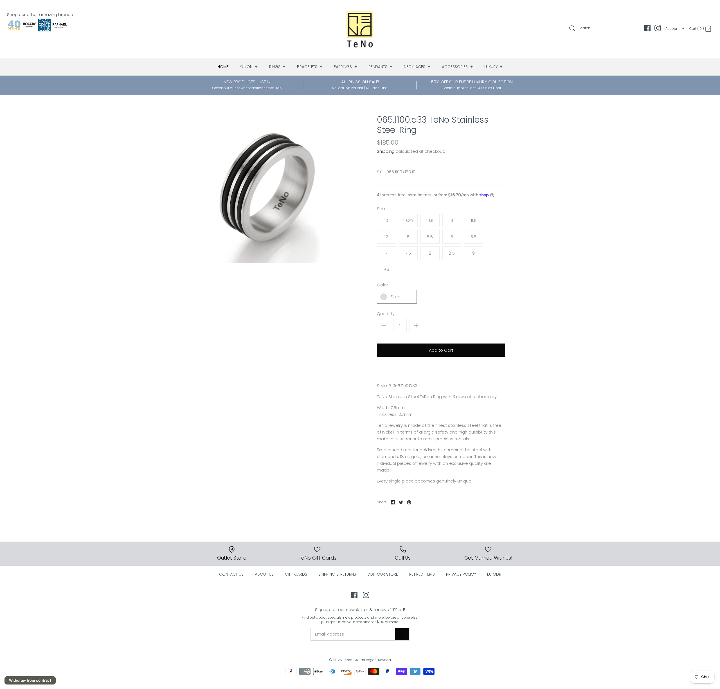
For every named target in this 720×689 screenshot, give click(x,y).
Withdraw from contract (30, 680)
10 (386, 220)
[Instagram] (657, 28)
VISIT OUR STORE (382, 574)
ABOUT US (264, 574)
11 (452, 220)
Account (672, 28)
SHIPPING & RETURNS (337, 574)
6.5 (473, 237)
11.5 (473, 220)
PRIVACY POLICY (461, 574)
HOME (223, 66)
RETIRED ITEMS (422, 574)
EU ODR (494, 574)
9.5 (386, 269)
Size (381, 209)
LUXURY (493, 66)
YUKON (249, 66)
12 (386, 237)
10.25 (408, 220)
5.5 (430, 237)
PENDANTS (380, 66)
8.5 (452, 253)
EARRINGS (345, 66)
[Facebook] (647, 28)
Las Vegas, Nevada (375, 659)
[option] (265, 189)
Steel (396, 297)
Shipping (386, 151)
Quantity (386, 314)
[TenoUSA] (360, 29)
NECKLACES (417, 66)
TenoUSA (350, 659)
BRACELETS (310, 66)
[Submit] (402, 634)
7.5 (408, 253)
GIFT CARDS (296, 574)
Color (382, 285)
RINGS (277, 66)
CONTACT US (231, 574)
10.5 (429, 220)
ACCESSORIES (457, 66)
